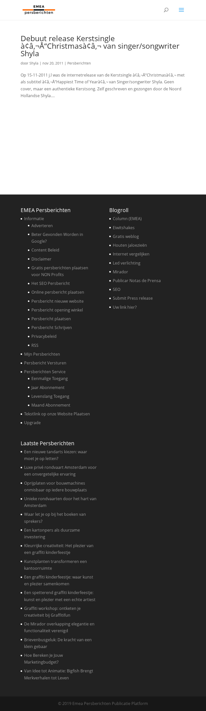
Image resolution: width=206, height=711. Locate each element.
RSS (34, 345)
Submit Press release (133, 298)
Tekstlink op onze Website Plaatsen (57, 414)
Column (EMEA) (127, 218)
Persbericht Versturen (45, 363)
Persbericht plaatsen (51, 318)
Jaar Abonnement (48, 387)
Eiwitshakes (124, 227)
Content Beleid (45, 250)
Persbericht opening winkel (57, 310)
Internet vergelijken (131, 254)
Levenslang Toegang (50, 396)
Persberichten (79, 63)
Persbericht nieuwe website (57, 301)
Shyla (33, 63)
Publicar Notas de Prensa (137, 280)
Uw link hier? (125, 307)
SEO (116, 289)
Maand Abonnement (50, 405)
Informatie (34, 218)
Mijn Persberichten (42, 354)
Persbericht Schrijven (51, 327)
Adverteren (42, 225)
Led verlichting (126, 263)
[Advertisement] (103, 145)
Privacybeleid (44, 336)
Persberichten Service (45, 371)
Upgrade (32, 422)
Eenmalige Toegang (49, 378)
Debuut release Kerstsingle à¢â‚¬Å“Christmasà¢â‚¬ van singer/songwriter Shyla (100, 45)
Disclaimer (41, 259)
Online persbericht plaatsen (57, 292)
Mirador (120, 272)
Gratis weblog (126, 236)
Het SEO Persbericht (50, 283)
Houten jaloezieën (130, 245)
